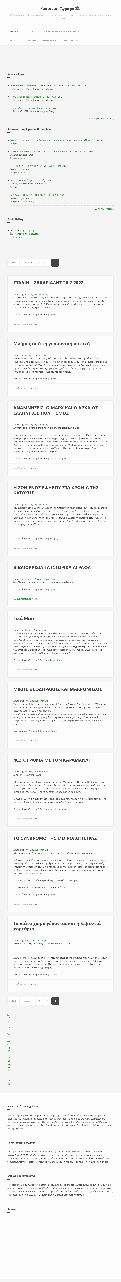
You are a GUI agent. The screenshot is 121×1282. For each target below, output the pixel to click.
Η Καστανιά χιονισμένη (22, 230)
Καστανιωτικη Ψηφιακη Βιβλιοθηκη (59, 31)
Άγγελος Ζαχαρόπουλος (36, 294)
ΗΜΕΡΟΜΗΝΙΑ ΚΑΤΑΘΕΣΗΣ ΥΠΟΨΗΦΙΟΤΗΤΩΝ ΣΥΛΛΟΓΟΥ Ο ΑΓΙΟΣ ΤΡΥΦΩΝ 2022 (49, 85)
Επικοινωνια (71, 40)
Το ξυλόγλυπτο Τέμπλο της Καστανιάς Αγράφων (34, 108)
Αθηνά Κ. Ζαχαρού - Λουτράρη (40, 579)
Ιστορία (21, 158)
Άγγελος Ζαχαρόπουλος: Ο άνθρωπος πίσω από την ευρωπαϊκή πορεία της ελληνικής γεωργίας (57, 140)
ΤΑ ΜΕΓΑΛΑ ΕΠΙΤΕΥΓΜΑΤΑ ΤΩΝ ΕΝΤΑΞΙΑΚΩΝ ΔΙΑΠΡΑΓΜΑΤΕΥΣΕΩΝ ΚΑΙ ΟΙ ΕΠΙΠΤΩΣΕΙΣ (51, 151)
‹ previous (27, 262)
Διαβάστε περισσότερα (25, 324)
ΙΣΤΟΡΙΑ (29, 31)
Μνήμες (30, 201)
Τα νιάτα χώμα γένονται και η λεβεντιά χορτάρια (57, 926)
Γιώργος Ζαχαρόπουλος (36, 355)
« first (13, 262)
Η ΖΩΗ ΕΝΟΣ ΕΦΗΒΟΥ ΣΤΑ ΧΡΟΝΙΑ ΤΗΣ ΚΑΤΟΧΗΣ (56, 490)
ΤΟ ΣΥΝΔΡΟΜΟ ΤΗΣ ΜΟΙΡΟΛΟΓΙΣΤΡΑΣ (55, 838)
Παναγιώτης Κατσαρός (36, 940)
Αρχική (14, 31)
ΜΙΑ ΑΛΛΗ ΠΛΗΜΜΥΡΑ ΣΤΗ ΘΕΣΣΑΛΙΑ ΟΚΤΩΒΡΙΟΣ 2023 (37, 195)
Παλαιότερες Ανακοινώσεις (100, 118)
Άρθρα (13, 143)
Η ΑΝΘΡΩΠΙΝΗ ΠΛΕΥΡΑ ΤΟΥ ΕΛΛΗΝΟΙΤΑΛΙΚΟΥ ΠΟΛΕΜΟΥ (38, 166)
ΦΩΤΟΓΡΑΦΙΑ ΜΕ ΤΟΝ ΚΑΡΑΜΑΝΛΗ (52, 760)
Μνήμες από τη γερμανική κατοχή (51, 343)
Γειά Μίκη (24, 618)
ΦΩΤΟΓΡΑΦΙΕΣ (50, 40)
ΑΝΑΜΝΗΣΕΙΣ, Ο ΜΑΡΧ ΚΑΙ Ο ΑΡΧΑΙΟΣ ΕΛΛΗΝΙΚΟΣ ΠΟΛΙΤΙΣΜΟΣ (55, 410)
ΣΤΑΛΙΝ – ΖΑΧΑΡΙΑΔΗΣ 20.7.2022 (48, 283)
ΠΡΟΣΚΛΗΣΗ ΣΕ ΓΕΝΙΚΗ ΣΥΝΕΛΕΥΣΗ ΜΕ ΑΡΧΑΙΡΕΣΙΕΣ (36, 96)
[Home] (60, 8)
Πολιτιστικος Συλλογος (23, 40)
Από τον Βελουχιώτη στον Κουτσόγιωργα (30, 180)
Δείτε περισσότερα (104, 208)
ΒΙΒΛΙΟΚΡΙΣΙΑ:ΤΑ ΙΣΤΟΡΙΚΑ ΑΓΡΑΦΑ (52, 567)
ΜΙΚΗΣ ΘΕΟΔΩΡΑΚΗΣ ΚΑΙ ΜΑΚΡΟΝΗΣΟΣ (57, 689)
